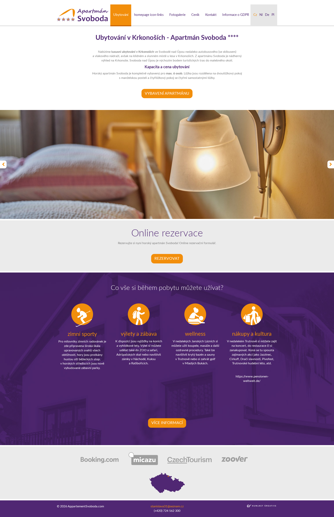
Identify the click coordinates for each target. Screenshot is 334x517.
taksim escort (69, 2)
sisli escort (28, 2)
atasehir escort (239, 2)
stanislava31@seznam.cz (167, 506)
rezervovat (167, 259)
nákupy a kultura (252, 334)
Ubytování (120, 14)
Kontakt (210, 14)
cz (255, 14)
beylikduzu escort (48, 2)
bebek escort (129, 2)
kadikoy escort (260, 2)
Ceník (195, 14)
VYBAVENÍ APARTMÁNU (167, 93)
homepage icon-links (149, 14)
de (267, 14)
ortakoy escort (89, 2)
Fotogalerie (177, 14)
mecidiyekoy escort (152, 2)
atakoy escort (198, 2)
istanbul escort (10, 2)
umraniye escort (177, 2)
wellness (195, 334)
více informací (167, 423)
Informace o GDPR (235, 14)
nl (261, 14)
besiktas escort (110, 2)
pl (273, 14)
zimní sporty (82, 334)
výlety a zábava (139, 334)
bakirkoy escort (218, 2)
